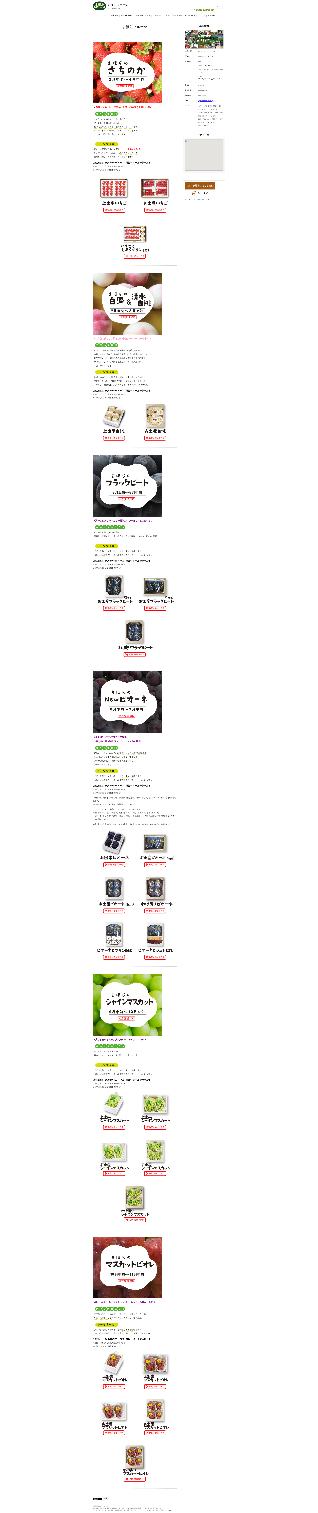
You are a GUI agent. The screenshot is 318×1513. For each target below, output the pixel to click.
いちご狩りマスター (174, 15)
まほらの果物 (126, 15)
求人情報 (211, 15)
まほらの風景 (190, 15)
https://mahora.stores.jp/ (206, 101)
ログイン (220, 6)
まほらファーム (118, 4)
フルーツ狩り (158, 15)
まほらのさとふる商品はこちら (197, 199)
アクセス (201, 15)
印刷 (105, 1498)
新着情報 (114, 15)
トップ (105, 15)
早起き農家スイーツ (142, 15)
